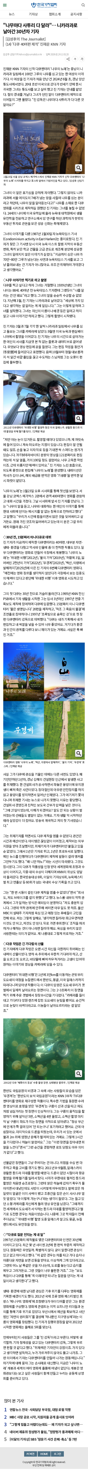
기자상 (33, 14)
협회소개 (55, 14)
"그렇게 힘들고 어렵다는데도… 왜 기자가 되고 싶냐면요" (47, 1424)
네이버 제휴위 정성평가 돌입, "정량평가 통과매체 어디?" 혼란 (47, 1431)
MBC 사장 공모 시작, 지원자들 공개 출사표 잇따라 (42, 1416)
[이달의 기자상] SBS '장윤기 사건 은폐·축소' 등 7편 (43, 1439)
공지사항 (76, 14)
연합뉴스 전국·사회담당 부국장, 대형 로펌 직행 (40, 1409)
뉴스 (12, 14)
